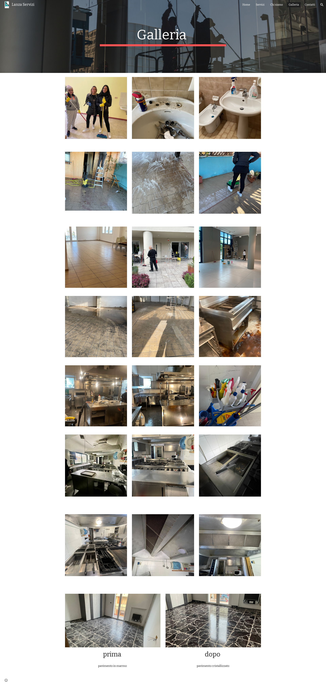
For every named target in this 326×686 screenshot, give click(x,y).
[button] (322, 5)
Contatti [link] (310, 4)
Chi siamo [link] (276, 4)
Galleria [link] (294, 4)
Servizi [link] (260, 4)
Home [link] (246, 4)
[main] (163, 36)
